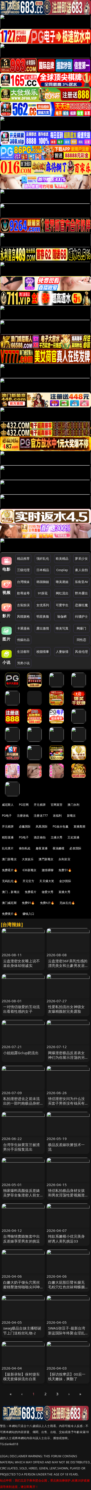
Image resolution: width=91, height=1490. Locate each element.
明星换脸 (42, 616)
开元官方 (28, 881)
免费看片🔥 (9, 870)
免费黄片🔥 (9, 914)
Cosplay (62, 570)
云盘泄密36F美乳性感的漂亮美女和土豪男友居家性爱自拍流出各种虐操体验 (68, 967)
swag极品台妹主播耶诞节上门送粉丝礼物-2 (22, 1330)
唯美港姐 (62, 582)
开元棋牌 (40, 805)
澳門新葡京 (46, 859)
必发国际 (75, 848)
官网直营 (57, 805)
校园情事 (42, 651)
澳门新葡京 (9, 859)
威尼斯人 (8, 805)
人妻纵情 (62, 651)
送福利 (57, 815)
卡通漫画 (23, 628)
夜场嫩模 (59, 848)
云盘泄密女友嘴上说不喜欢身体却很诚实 (21, 963)
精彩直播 (8, 837)
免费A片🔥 (47, 903)
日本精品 (42, 570)
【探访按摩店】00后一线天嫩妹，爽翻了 (67, 1376)
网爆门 (81, 628)
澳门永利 (73, 805)
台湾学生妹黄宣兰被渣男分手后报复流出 (21, 1147)
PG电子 (7, 815)
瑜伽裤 (62, 616)
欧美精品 (62, 558)
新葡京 (71, 815)
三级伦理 (23, 570)
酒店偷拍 (40, 837)
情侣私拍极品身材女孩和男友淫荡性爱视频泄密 (66, 1195)
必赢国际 (25, 826)
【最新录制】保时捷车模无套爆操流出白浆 (21, 1376)
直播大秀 (64, 892)
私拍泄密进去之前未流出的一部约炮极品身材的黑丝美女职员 (21, 1103)
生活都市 (23, 651)
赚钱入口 (28, 914)
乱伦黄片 (8, 848)
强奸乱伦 (42, 558)
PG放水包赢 (60, 826)
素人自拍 (81, 570)
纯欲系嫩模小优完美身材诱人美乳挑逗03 (66, 1238)
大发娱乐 (28, 859)
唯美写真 (62, 628)
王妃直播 (73, 837)
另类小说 (23, 663)
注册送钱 (23, 815)
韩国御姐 (42, 582)
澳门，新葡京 (11, 892)
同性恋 (81, 639)
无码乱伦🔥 (9, 881)
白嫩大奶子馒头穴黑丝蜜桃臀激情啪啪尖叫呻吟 (21, 1287)
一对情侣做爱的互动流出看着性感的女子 (21, 1009)
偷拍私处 (25, 848)
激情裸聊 (48, 870)
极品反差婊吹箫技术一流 (66, 1147)
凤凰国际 (42, 826)
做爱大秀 (48, 892)
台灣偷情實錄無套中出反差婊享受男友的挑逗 (21, 1238)
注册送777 (41, 815)
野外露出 (81, 593)
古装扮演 (23, 605)
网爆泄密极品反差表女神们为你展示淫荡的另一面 (66, 1057)
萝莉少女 (81, 558)
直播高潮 (79, 826)
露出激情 (42, 628)
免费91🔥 (28, 903)
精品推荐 (23, 558)
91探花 (43, 593)
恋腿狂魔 (81, 605)
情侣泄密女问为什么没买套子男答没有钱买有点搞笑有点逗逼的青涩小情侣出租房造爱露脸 (66, 1105)
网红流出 (62, 593)
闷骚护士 (81, 616)
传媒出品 (23, 639)
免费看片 (31, 892)
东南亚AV (81, 582)
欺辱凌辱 (23, 593)
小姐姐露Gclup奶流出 (21, 1052)
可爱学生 (62, 605)
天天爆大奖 (46, 881)
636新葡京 (30, 870)
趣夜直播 (42, 848)
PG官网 (24, 805)
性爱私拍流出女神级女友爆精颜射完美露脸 (66, 1009)
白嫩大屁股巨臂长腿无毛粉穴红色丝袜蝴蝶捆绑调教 (66, 1287)
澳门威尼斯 (9, 903)
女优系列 (42, 605)
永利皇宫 (64, 859)
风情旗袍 (23, 616)
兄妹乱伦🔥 (67, 903)
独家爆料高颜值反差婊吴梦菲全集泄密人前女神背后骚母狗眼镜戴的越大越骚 (21, 1197)
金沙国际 (65, 881)
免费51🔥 (65, 870)
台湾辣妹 (23, 582)
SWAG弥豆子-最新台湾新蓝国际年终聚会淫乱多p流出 (66, 1333)
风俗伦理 (81, 651)
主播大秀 (57, 837)
